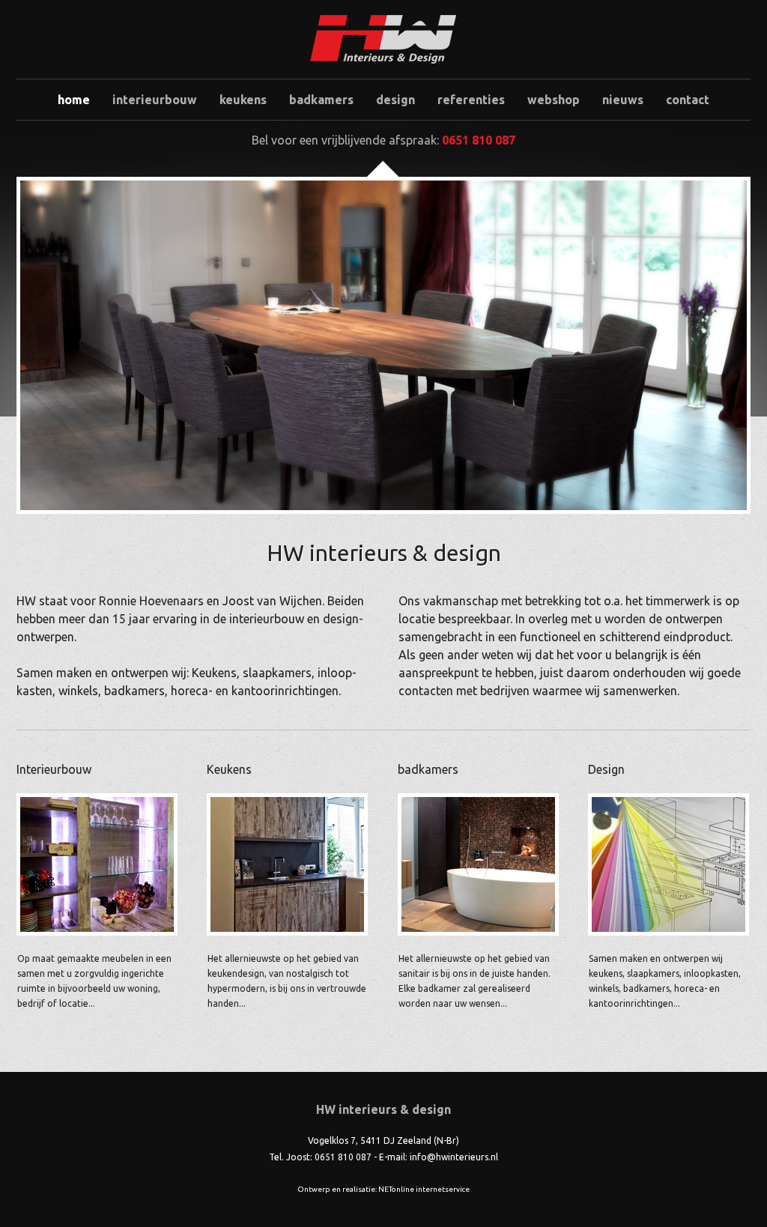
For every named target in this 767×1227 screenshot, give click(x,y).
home (74, 99)
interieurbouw (154, 99)
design (395, 99)
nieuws (622, 99)
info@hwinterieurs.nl (454, 1157)
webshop (553, 99)
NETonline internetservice (424, 1189)
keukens (243, 99)
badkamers (321, 99)
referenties (471, 99)
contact (687, 99)
